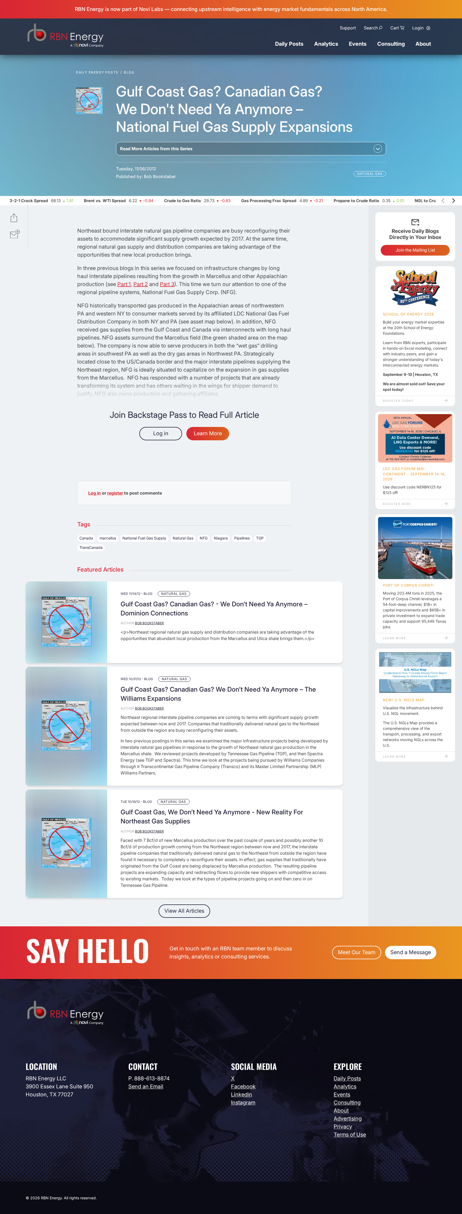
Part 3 (167, 284)
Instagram (243, 1102)
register (115, 493)
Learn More (208, 433)
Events (358, 44)
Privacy (343, 1126)
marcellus (107, 538)
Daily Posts (289, 44)
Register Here (397, 504)
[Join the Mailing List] (15, 235)
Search (371, 27)
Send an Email (145, 1086)
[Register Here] (415, 438)
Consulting (391, 44)
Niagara (221, 538)
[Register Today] (415, 288)
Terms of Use (350, 1134)
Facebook (243, 1086)
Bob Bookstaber (160, 176)
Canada (86, 538)
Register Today (398, 401)
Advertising (348, 1118)
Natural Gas (370, 174)
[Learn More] (415, 548)
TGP (260, 538)
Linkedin (241, 1094)
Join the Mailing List (415, 250)
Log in (160, 433)
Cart (394, 27)
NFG (203, 538)
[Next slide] (453, 201)
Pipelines (242, 538)
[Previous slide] (443, 201)
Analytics (326, 44)
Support (348, 27)
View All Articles (184, 911)
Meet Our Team (356, 952)
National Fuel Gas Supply (144, 538)
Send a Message (410, 952)
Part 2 (140, 284)
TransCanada (91, 547)
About (423, 44)
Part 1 (124, 284)
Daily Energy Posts (97, 72)
